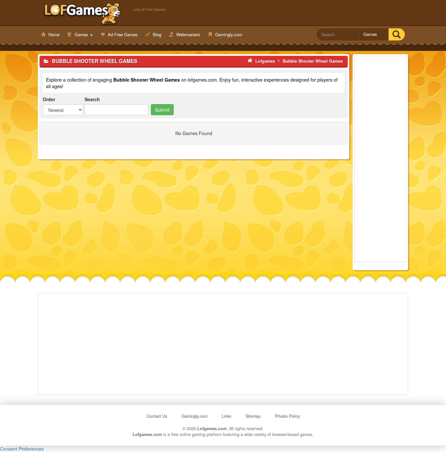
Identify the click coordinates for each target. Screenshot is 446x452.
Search (92, 99)
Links (226, 416)
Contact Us (157, 416)
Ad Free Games (122, 34)
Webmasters (187, 34)
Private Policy (287, 416)
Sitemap (253, 416)
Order (49, 99)
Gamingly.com (228, 34)
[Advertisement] (380, 159)
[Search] (396, 34)
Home (53, 34)
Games (81, 34)
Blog (156, 34)
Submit (162, 109)
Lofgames (82, 13)
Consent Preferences (22, 448)
